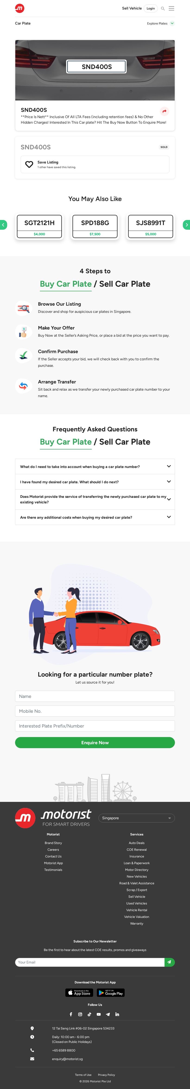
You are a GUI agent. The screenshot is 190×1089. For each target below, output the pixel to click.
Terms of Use (83, 1074)
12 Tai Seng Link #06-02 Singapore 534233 (83, 1028)
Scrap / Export (137, 890)
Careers (53, 850)
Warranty (136, 924)
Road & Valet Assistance (136, 883)
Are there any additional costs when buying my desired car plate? (76, 517)
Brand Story (53, 843)
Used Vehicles (136, 903)
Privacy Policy (106, 1074)
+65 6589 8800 (63, 1050)
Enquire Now (95, 742)
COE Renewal (137, 850)
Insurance (137, 856)
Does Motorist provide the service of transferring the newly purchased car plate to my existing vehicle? (93, 499)
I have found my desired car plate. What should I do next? (69, 482)
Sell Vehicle (132, 8)
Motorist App (53, 863)
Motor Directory (136, 870)
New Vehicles (137, 877)
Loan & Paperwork (137, 863)
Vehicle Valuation (136, 917)
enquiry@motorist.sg (67, 1059)
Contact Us (53, 856)
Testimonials (53, 870)
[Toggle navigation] (172, 23)
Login (151, 8)
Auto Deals (137, 843)
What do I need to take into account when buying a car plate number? (80, 466)
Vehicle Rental (136, 910)
